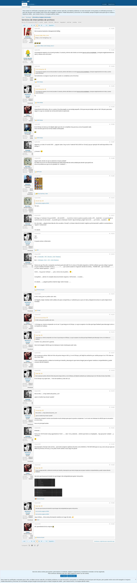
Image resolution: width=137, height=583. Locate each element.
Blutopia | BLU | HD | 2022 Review (48, 260)
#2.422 (112, 444)
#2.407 (112, 142)
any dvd (41, 22)
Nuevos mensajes (26, 7)
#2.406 (112, 124)
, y (43, 193)
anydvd (45, 22)
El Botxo (31, 42)
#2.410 (112, 197)
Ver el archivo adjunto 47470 (42, 203)
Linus (24, 22)
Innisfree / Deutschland (30, 193)
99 (41, 25)
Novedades (31, 4)
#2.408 (112, 158)
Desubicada (30, 103)
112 (46, 25)
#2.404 (112, 86)
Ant (24, 25)
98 (39, 25)
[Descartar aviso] (113, 11)
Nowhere (31, 120)
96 (34, 25)
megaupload (62, 22)
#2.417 (112, 352)
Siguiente (51, 25)
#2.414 (112, 294)
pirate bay (69, 22)
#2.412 (112, 233)
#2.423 (112, 464)
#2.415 (112, 314)
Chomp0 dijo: (39, 410)
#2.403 (112, 66)
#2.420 (112, 407)
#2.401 (112, 28)
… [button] (29, 25)
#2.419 (112, 391)
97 (36, 25)
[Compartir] (110, 28)
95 (31, 25)
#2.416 (112, 332)
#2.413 (112, 254)
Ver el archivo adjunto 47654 (42, 511)
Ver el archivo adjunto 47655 (42, 514)
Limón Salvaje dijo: (40, 69)
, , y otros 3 (45, 45)
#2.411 (112, 215)
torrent (79, 22)
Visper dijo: (38, 335)
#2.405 (112, 106)
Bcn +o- (31, 172)
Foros (24, 4)
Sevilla (31, 80)
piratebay (75, 22)
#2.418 (112, 370)
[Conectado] (27, 35)
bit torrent (51, 22)
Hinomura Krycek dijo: (41, 317)
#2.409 (112, 175)
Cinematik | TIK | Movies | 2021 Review (49, 256)
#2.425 (112, 524)
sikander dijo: (39, 201)
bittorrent (56, 22)
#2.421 (112, 428)
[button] (36, 4)
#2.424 (112, 503)
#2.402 (112, 50)
